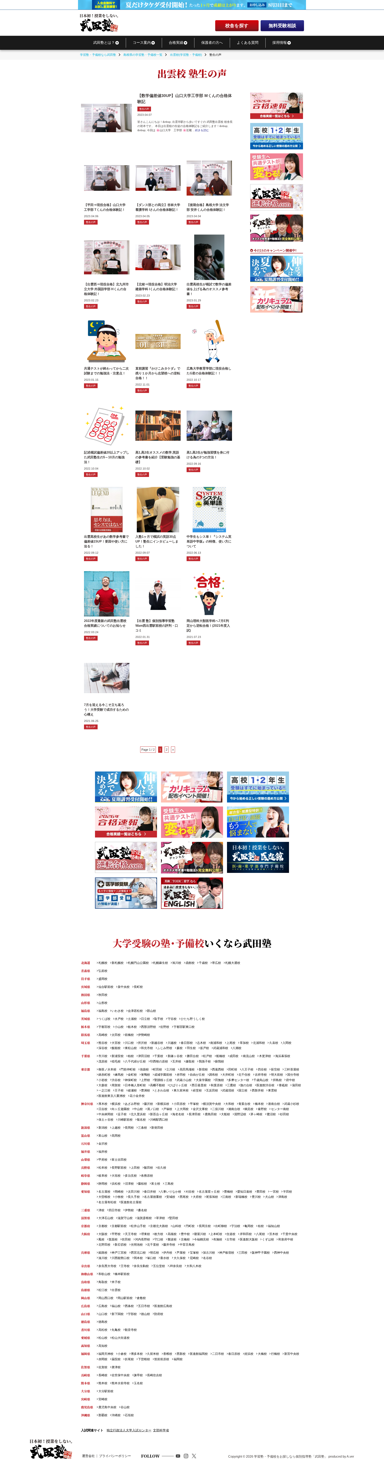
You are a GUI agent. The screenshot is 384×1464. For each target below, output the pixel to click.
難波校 (172, 1239)
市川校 (102, 1055)
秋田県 (85, 995)
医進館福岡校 (199, 1353)
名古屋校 (104, 1191)
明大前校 (277, 1074)
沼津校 (129, 1183)
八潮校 (236, 1047)
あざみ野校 (132, 1103)
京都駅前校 (119, 1225)
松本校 (102, 1167)
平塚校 (194, 1103)
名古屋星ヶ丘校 (209, 1191)
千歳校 (203, 962)
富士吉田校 (119, 1159)
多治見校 (131, 1175)
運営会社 (88, 1456)
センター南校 (280, 1108)
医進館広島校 (163, 1305)
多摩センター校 (238, 1079)
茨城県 (85, 1019)
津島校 (282, 1196)
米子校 (116, 1281)
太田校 (116, 1034)
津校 (101, 1210)
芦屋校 (181, 1252)
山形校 (102, 1002)
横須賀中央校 (212, 1103)
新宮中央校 (291, 1353)
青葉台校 (244, 1103)
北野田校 (104, 1244)
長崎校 (102, 1375)
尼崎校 (194, 1257)
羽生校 (191, 1047)
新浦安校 (118, 1055)
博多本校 (137, 1353)
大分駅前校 (105, 1391)
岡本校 (138, 1257)
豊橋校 (228, 1191)
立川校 (170, 1069)
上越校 (116, 1127)
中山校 (138, 1108)
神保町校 (131, 1079)
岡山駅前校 (125, 1297)
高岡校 (116, 1135)
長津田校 (194, 1114)
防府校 (158, 1313)
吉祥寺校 (261, 1074)
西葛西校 (218, 1069)
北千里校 (153, 1244)
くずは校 (268, 1239)
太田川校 (134, 1191)
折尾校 (129, 1359)
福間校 (178, 1359)
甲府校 (102, 1159)
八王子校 (247, 1069)
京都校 (102, 1225)
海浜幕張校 (282, 1055)
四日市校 (115, 1210)
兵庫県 (85, 1252)
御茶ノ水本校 (107, 1069)
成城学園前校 (163, 1074)
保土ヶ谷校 (105, 1119)
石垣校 (129, 1415)
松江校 (102, 1289)
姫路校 (102, 1252)
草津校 (160, 1217)
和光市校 (147, 1047)
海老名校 (178, 1114)
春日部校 (187, 1042)
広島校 (102, 1305)
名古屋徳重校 (153, 1196)
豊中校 (185, 1233)
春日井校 (150, 1191)
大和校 (229, 1103)
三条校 (142, 1127)
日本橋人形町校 (135, 1085)
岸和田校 (246, 1233)
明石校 (154, 1252)
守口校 (158, 1239)
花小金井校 (137, 1095)
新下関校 (118, 1313)
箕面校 (113, 1239)
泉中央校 (124, 986)
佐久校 (161, 1167)
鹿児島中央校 (107, 1407)
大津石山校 (105, 1217)
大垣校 (116, 1175)
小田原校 (179, 1103)
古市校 (230, 1239)
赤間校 (102, 1359)
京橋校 (185, 1239)
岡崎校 (119, 1191)
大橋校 (262, 1353)
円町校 (190, 1225)
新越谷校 (157, 1042)
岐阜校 (102, 1175)
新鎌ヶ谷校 (175, 1055)
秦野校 (262, 1108)
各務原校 (147, 1175)
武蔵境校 (228, 1090)
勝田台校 (193, 1055)
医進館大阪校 (249, 1239)
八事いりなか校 (170, 1191)
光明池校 (137, 1244)
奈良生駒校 (141, 1265)
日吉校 (102, 1108)
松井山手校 (138, 1225)
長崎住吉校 (154, 1375)
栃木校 (132, 1026)
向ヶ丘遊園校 (121, 1108)
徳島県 (85, 1322)
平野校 (116, 1233)
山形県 (85, 1003)
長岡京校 (205, 1225)
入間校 (286, 1042)
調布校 (213, 1074)
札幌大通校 (232, 962)
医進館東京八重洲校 (111, 1095)
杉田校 (284, 1114)
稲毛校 (116, 1061)
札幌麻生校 (160, 962)
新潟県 (85, 1127)
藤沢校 (148, 1103)
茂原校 (102, 1061)
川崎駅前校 (125, 1119)
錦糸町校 (104, 1074)
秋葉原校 (217, 1085)
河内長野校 (142, 1239)
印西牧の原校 (159, 1061)
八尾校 (260, 1233)
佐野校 (164, 1026)
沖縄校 (116, 1415)
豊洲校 (145, 1090)
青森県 (85, 971)
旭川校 (176, 962)
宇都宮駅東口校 (184, 1026)
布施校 (217, 1239)
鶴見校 (248, 1108)
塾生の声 (144, 109)
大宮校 (116, 1042)
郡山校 (151, 1010)
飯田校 (148, 1167)
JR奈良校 (175, 1265)
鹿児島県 (87, 1407)
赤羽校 (181, 1074)
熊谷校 (102, 1042)
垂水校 (164, 1257)
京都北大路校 (159, 1225)
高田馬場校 (187, 1069)
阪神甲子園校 (261, 1252)
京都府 (85, 1226)
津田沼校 (144, 1055)
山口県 (85, 1314)
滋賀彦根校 (144, 1217)
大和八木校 (193, 1265)
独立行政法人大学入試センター (129, 1430)
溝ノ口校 (153, 1108)
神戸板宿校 (226, 1252)
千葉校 (158, 1055)
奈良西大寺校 (107, 1265)
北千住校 (244, 1074)
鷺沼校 (271, 1114)
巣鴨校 (145, 1074)
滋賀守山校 (125, 1217)
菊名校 (141, 1119)
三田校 (242, 1252)
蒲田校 (296, 1085)
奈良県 (85, 1266)
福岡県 (85, 1354)
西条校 (129, 1305)
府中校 (290, 1079)
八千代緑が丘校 (135, 1061)
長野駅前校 (119, 1167)
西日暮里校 (199, 1085)
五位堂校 (159, 1265)
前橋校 (129, 1034)
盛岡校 (102, 978)
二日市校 (218, 1353)
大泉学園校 (203, 1079)
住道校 (230, 1233)
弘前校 (102, 970)
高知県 (85, 1346)
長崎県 (85, 1375)
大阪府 (85, 1234)
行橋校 (275, 1353)
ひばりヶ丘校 (178, 1085)
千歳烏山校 (260, 1079)
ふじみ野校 (164, 1047)
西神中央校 (281, 1252)
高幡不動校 (157, 1085)
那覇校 (102, 1415)
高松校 (102, 1329)
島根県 (85, 1290)
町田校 (157, 1069)
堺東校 (145, 1233)
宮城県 (85, 987)
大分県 (85, 1391)
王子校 (119, 1090)
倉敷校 (141, 1297)
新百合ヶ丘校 (159, 1114)
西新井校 (258, 1090)
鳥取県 (85, 1282)
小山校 (119, 1026)
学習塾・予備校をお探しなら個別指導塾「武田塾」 (291, 1456)
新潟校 (102, 1127)
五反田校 (212, 1090)
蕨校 (179, 1047)
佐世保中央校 (121, 1375)
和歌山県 (87, 1274)
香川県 (85, 1330)
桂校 (261, 1225)
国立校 (242, 1090)
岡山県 (85, 1298)
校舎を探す (237, 25)
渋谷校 (116, 1079)
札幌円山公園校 (138, 962)
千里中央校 (289, 1233)
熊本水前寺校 (121, 1383)
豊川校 (256, 1196)
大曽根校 (104, 1196)
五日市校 (144, 1305)
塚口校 (151, 1257)
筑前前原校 (161, 1359)
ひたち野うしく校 (193, 1018)
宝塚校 (194, 1252)
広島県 (85, 1306)
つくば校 (104, 1018)
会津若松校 (135, 1010)
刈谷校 (190, 1191)
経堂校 (197, 1090)
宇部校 (132, 1313)
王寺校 (125, 1265)
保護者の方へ (212, 43)
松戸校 (207, 1055)
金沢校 (102, 1143)
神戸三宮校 (119, 1252)
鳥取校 (102, 1281)
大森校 (102, 1085)
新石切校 (121, 1244)
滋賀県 (85, 1218)
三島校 (169, 1183)
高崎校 (102, 1034)
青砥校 (283, 1085)
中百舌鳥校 (187, 1244)
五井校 (176, 1061)
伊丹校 (167, 1252)
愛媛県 (85, 1338)
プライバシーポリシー (115, 1456)
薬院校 (116, 1359)
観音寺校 (131, 1329)
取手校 (158, 1018)
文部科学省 (161, 1430)
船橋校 (220, 1055)
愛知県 (85, 1191)
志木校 (201, 1042)
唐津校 (116, 1367)
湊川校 (102, 1257)
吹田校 (126, 1239)
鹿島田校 (211, 1114)
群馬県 (85, 1035)
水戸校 (119, 1018)
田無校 (219, 1079)
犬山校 (269, 1196)
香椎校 (167, 1353)
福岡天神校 (105, 1353)
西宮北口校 (138, 1252)
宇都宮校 (104, 1026)
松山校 (102, 1337)
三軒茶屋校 (291, 1069)
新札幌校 (118, 962)
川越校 (172, 1042)
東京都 (85, 1069)
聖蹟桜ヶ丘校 (163, 1079)
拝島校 (277, 1079)
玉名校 (138, 1383)
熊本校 (102, 1383)
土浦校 (132, 1018)
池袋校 (144, 1069)
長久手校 (134, 1196)
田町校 (232, 1069)
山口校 (102, 1313)
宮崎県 (85, 1399)
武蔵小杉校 (291, 1103)
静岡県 (85, 1183)
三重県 (85, 1210)
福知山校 (274, 1225)
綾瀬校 (132, 1090)
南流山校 (249, 1055)
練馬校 (119, 1074)
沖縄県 (85, 1415)
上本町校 (216, 1233)
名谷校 (207, 1257)
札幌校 (102, 962)
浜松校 (116, 1183)
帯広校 (216, 962)
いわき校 (118, 1010)
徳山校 (145, 1313)
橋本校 (259, 1103)
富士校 (155, 1183)
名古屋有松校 (107, 1202)
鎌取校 (190, 1061)
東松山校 (131, 1047)
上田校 (135, 1167)
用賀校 (116, 1085)
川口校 (129, 1042)
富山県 (85, 1135)
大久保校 (179, 1257)
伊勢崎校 (144, 1034)
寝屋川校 (200, 1233)
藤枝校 (142, 1183)
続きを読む (202, 130)
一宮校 (274, 1191)
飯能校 (116, 1047)
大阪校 (102, 1233)
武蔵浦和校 (220, 1047)
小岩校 (102, 1079)
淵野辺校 (240, 1114)
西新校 (181, 1353)
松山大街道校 (121, 1337)
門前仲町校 (128, 1069)
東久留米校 (181, 1090)
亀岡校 (248, 1225)
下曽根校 (144, 1359)
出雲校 (116, 1289)
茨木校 (273, 1233)
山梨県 (85, 1159)
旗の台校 (246, 1085)
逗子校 (122, 1114)
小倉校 (122, 1353)
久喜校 (273, 1042)
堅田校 (173, 1217)
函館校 (190, 962)
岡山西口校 (105, 1297)
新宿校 (203, 1069)
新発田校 (157, 1127)
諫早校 (138, 1375)
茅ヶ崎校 (256, 1114)
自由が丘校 (197, 1074)
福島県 (85, 1011)
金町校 (132, 1074)
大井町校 (228, 1074)
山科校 (176, 1225)
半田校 (287, 1191)
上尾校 (230, 1042)
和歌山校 (104, 1273)
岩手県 (85, 979)
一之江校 (104, 1090)
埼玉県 (85, 1043)
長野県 (85, 1167)
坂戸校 (204, 1047)
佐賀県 (85, 1367)
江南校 (226, 1196)
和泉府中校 (285, 1239)
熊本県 (85, 1383)
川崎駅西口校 (159, 1119)
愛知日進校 (244, 1191)
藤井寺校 (169, 1244)
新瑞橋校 (241, 1196)
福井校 (102, 1151)
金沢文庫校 (200, 1108)
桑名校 (142, 1210)
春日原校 (234, 1353)
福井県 (85, 1151)
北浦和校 (259, 1042)
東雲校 (272, 1090)
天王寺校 (131, 1233)
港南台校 (274, 1103)
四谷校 (262, 1069)
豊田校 (260, 1191)
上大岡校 (182, 1108)
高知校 (102, 1345)
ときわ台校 (161, 1090)
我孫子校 (205, 1061)
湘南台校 (234, 1108)
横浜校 (116, 1103)
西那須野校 (148, 1026)
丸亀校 (116, 1329)
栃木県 (85, 1027)
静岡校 (102, 1183)
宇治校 (235, 1225)
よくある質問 (247, 43)
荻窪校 (275, 1069)
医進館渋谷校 (265, 1085)
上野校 (145, 1079)
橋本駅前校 (122, 1273)
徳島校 (102, 1321)
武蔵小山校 (184, 1079)
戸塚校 (167, 1108)
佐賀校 (102, 1367)
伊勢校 (129, 1210)
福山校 (116, 1305)
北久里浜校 (138, 1114)
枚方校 (158, 1233)
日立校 (145, 1018)
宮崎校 (102, 1399)
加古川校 (209, 1252)
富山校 (102, 1135)
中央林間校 (105, 1114)
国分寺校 (293, 1074)
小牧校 (119, 1196)
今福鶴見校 (201, 1239)
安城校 (170, 1196)
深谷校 (102, 1047)
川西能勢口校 (121, 1257)
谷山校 (125, 1407)
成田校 (233, 1055)
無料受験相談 (282, 25)
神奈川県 (87, 1104)
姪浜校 (248, 1353)
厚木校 (102, 1103)
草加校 (244, 1042)
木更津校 (265, 1055)
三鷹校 (231, 1085)
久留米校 (153, 1353)
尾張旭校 (212, 1196)
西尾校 (184, 1196)
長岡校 (129, 1127)
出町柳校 (221, 1225)
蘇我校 (219, 1061)
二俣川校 (218, 1108)
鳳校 (101, 1239)
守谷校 (172, 1018)
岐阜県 (85, 1175)
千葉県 (85, 1056)
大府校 (197, 1196)
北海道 (85, 963)
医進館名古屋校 (131, 1202)
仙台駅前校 (105, 986)
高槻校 (172, 1233)
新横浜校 (163, 1103)
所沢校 (142, 1042)
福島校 (102, 1010)
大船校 (225, 1114)
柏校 (131, 1055)
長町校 (138, 986)
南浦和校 (216, 1042)
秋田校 (102, 994)
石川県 (85, 1143)
